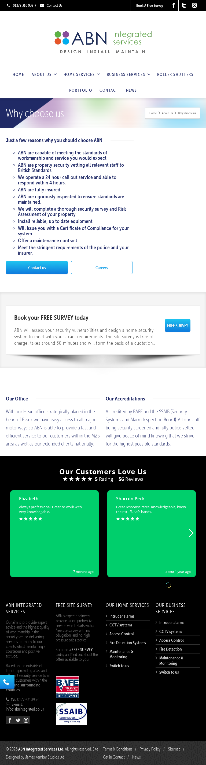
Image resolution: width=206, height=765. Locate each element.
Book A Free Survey (149, 5)
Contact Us (54, 5)
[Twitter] (184, 5)
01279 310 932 (22, 5)
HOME (18, 74)
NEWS (131, 90)
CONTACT (109, 90)
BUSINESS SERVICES (126, 74)
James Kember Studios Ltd (44, 757)
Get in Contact (114, 757)
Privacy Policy (150, 749)
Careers (101, 267)
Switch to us (119, 665)
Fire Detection (170, 649)
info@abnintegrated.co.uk (25, 709)
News (136, 757)
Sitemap (174, 749)
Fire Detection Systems (127, 642)
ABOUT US (42, 74)
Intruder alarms (121, 616)
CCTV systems (120, 624)
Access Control (121, 633)
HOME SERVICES (79, 74)
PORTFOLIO (80, 90)
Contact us (37, 267)
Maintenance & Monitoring (121, 654)
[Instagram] (194, 5)
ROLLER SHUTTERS (175, 74)
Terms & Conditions (117, 749)
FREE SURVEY (177, 325)
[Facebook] (173, 5)
